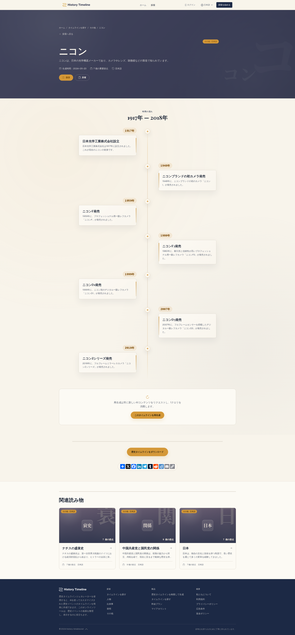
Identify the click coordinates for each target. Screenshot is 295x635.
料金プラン (156, 604)
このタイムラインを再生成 (147, 415)
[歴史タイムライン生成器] (76, 5)
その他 (93, 27)
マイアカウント (159, 608)
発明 (109, 608)
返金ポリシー (202, 613)
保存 (68, 77)
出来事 (110, 604)
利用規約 (200, 599)
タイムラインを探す (77, 27)
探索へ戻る (67, 34)
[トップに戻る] (86, 629)
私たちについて (203, 594)
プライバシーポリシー (207, 604)
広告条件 (200, 608)
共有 (84, 77)
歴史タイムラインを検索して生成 (167, 594)
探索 (153, 5)
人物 (109, 599)
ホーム (143, 5)
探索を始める (224, 5)
